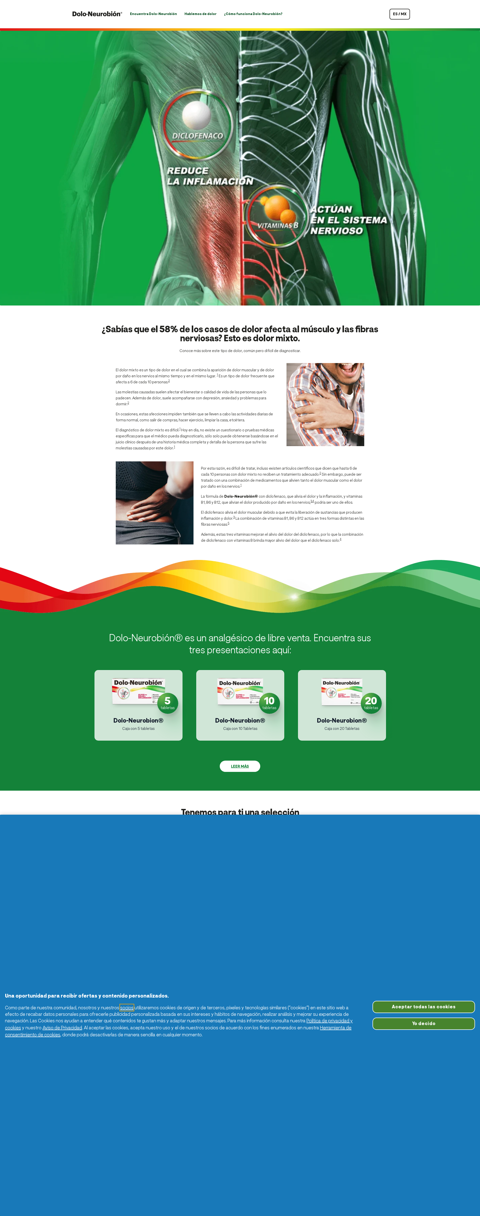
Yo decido (424, 1023)
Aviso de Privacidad (62, 1028)
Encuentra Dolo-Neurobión (153, 14)
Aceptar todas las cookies (424, 1007)
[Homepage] (97, 14)
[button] (138, 705)
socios (127, 1008)
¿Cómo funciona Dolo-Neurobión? (253, 14)
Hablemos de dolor (200, 14)
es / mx (399, 14)
